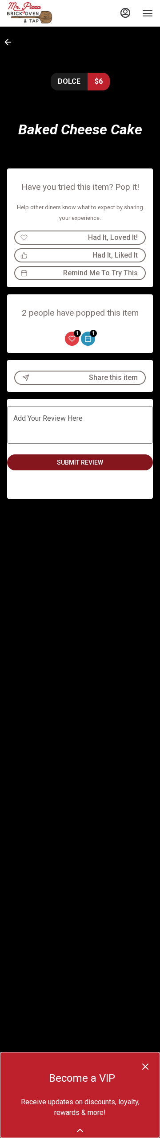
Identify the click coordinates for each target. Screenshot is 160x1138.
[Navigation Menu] (147, 13)
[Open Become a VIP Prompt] (80, 1130)
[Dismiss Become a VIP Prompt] (145, 1066)
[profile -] (125, 13)
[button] (10, 42)
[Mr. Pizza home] (47, 13)
